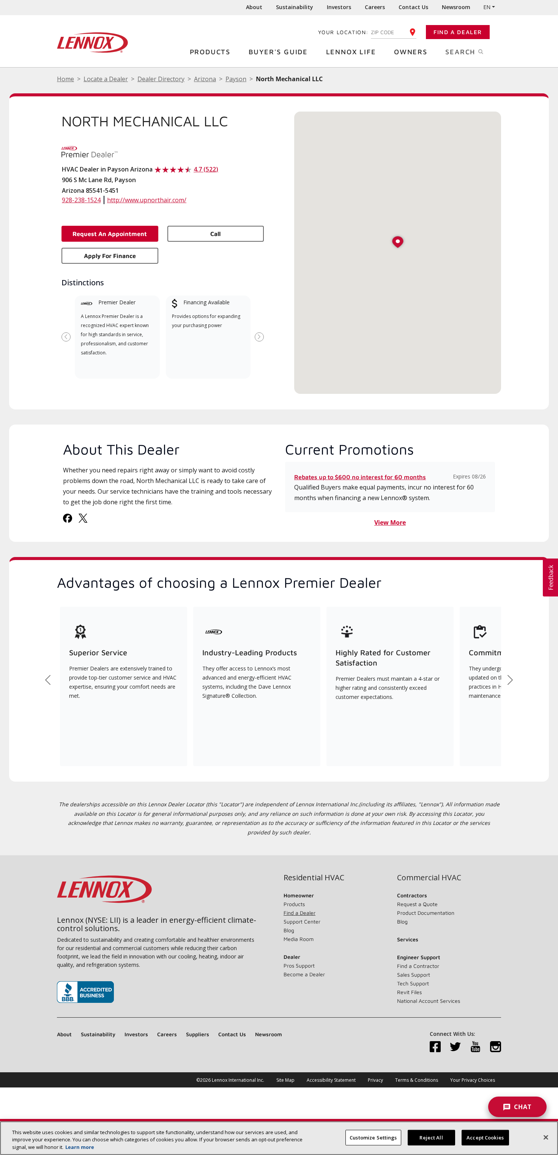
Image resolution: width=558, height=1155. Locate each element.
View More (390, 522)
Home (65, 79)
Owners (410, 52)
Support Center (302, 921)
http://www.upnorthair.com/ (146, 200)
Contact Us (413, 7)
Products (210, 52)
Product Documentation (425, 913)
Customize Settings (373, 1137)
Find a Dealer (457, 32)
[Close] (546, 1137)
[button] (397, 243)
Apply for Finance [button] (110, 255)
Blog (289, 930)
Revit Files (409, 992)
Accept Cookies (485, 1137)
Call (215, 233)
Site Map (285, 1080)
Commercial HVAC (429, 877)
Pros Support (299, 965)
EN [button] (486, 7)
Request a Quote (417, 904)
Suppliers (197, 1034)
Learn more (79, 1147)
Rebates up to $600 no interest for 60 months (360, 477)
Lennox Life (351, 52)
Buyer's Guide (278, 52)
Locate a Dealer (106, 79)
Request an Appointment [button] (110, 233)
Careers (375, 7)
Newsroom (456, 7)
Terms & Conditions (416, 1080)
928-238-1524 (81, 200)
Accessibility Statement (331, 1080)
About (254, 7)
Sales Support (413, 974)
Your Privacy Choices (472, 1080)
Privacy (375, 1080)
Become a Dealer (304, 974)
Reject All (431, 1137)
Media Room (299, 939)
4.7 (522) (206, 169)
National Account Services (428, 1001)
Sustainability (294, 7)
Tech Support (413, 983)
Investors (339, 7)
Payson (235, 79)
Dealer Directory (160, 79)
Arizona (205, 79)
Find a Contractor (418, 966)
